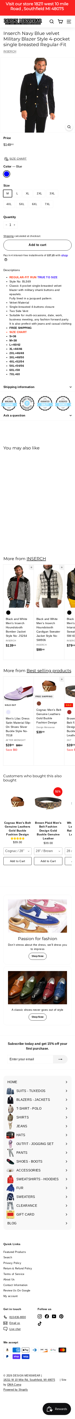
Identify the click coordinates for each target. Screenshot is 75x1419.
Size (6, 185)
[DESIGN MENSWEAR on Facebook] (47, 1316)
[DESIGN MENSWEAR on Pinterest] (61, 1316)
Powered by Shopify (15, 1389)
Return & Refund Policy (17, 1268)
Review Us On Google (16, 1290)
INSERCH (9, 51)
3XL (52, 193)
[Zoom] (69, 127)
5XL (21, 204)
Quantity (9, 217)
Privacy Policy (12, 1263)
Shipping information (19, 387)
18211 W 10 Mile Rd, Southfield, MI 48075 (29, 1379)
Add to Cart (17, 861)
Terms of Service (13, 1274)
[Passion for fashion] (37, 916)
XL (27, 193)
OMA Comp (14, 1384)
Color (12, 166)
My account (10, 1296)
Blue (6, 174)
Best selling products (49, 670)
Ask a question (14, 415)
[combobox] (17, 851)
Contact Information (15, 1285)
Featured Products (14, 1251)
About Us (9, 1279)
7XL (47, 204)
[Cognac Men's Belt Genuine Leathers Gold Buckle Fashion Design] (17, 803)
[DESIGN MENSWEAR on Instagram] (40, 1316)
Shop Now (38, 956)
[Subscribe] (60, 1059)
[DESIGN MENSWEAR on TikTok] (40, 1323)
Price (7, 138)
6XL (34, 204)
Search (7, 1257)
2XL (39, 193)
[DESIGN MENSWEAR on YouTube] (54, 1316)
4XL (9, 204)
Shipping (8, 236)
